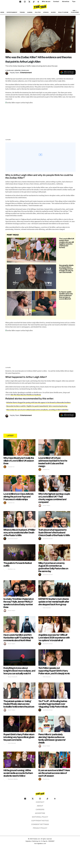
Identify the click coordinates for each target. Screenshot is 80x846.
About (40, 806)
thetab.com (36, 839)
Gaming (29, 12)
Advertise (65, 1)
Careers (40, 809)
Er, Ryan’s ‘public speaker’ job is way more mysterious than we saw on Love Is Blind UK (66, 295)
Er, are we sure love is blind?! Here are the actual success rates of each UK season (54, 773)
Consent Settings (40, 824)
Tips (73, 1)
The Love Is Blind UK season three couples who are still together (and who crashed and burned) (66, 243)
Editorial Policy (40, 817)
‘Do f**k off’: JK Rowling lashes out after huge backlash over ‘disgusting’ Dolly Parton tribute (53, 704)
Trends (22, 12)
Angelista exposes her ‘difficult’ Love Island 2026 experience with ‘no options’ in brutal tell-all (54, 638)
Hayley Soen (14, 73)
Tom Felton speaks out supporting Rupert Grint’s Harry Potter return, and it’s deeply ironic (54, 671)
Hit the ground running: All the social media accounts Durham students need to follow (18, 773)
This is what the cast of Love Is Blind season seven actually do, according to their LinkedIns (37, 410)
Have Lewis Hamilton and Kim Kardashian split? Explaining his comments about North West (18, 638)
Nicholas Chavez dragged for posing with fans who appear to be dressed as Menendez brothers (38, 402)
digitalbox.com (41, 843)
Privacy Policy (40, 828)
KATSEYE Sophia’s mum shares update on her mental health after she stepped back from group (53, 602)
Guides (53, 12)
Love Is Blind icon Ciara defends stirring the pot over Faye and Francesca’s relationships (18, 497)
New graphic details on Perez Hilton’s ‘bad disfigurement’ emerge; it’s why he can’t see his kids (66, 268)
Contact (56, 1)
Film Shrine (75, 12)
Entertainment (12, 12)
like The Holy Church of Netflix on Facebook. (26, 395)
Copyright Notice (40, 821)
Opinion (45, 12)
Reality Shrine (63, 12)
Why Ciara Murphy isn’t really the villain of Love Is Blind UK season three (18, 461)
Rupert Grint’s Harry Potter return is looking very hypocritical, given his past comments (18, 737)
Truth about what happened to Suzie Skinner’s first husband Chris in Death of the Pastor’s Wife (54, 533)
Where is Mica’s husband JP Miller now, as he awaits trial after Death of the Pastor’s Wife (19, 533)
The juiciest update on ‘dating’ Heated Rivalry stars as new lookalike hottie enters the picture (18, 704)
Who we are (46, 1)
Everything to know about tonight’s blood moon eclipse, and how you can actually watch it (19, 671)
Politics (38, 12)
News (2, 12)
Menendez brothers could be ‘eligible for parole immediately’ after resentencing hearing (36, 406)
